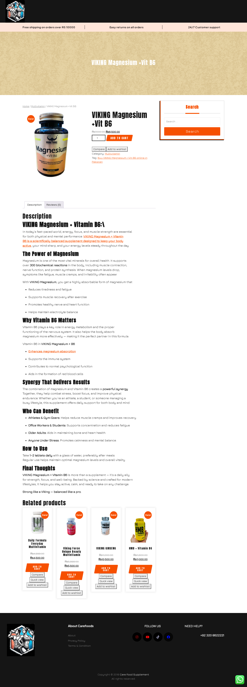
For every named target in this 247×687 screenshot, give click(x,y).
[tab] (34, 204)
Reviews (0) (53, 204)
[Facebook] (168, 637)
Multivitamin (38, 106)
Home (26, 106)
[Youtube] (147, 637)
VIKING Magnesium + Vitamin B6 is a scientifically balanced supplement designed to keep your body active (73, 241)
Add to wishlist (117, 149)
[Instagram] (137, 637)
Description (34, 204)
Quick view (37, 579)
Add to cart (119, 138)
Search (192, 131)
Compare (99, 149)
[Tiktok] (158, 637)
